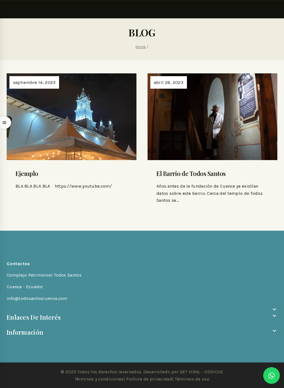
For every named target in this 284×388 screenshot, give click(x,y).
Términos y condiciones (99, 379)
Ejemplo (27, 173)
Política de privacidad (149, 379)
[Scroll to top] (271, 368)
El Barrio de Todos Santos (191, 173)
